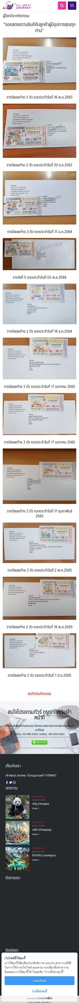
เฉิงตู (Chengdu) (40, 803)
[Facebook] (7, 782)
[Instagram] (14, 782)
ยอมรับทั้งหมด (39, 980)
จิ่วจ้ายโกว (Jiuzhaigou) (44, 855)
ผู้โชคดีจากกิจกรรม (16, 15)
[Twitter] (10, 782)
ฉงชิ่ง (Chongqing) (41, 829)
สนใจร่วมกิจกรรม (39, 693)
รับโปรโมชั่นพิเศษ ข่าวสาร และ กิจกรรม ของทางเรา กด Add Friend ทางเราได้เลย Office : (39, 729)
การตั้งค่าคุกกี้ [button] (39, 990)
